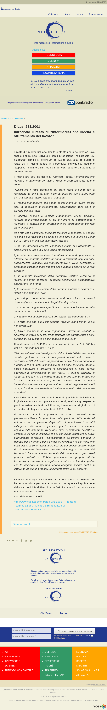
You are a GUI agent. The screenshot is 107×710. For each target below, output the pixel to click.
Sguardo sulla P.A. (88, 670)
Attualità (82, 675)
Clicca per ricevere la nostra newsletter (75, 631)
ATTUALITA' (6, 118)
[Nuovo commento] (21, 524)
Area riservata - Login (11, 9)
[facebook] (21, 540)
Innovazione (12, 661)
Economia (18, 118)
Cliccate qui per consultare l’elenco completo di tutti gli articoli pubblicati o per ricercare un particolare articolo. (53, 573)
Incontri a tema (54, 675)
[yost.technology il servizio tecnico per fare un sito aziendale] (99, 708)
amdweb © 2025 (99, 685)
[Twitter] (31, 540)
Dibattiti (81, 666)
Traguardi (51, 670)
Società (81, 661)
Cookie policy (47, 696)
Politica (81, 656)
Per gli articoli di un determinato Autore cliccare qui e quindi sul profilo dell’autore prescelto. (53, 581)
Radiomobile (12, 656)
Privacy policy (59, 696)
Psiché (49, 666)
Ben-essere (52, 661)
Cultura (50, 652)
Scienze (10, 666)
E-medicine (51, 656)
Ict (6, 652)
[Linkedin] (26, 540)
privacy (87, 636)
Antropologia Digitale (19, 670)
